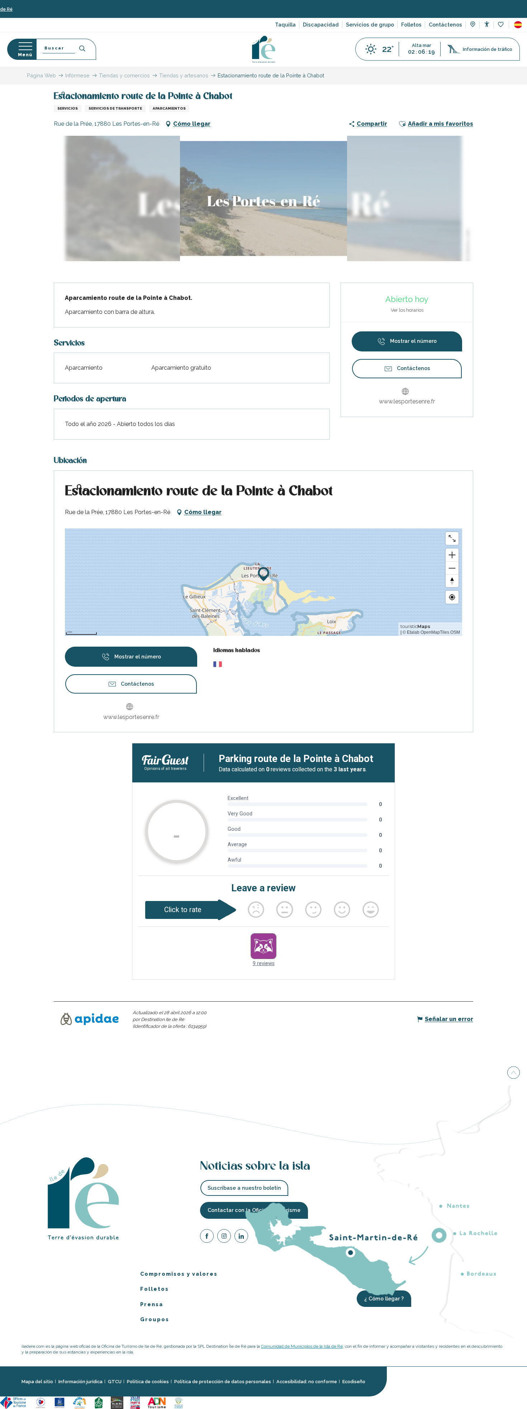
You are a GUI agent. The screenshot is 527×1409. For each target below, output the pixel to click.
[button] (518, 24)
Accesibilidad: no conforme (306, 1381)
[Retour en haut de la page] (513, 1074)
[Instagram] (224, 1237)
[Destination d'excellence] (40, 1402)
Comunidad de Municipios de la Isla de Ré (302, 1346)
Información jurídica (80, 1381)
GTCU (115, 1381)
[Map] (472, 25)
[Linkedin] (241, 1237)
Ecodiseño (353, 1381)
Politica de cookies (148, 1381)
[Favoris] (501, 25)
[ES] (518, 24)
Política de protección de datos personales (222, 1381)
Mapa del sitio (37, 1381)
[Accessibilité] (486, 24)
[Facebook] (207, 1237)
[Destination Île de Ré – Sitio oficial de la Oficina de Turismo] (263, 49)
